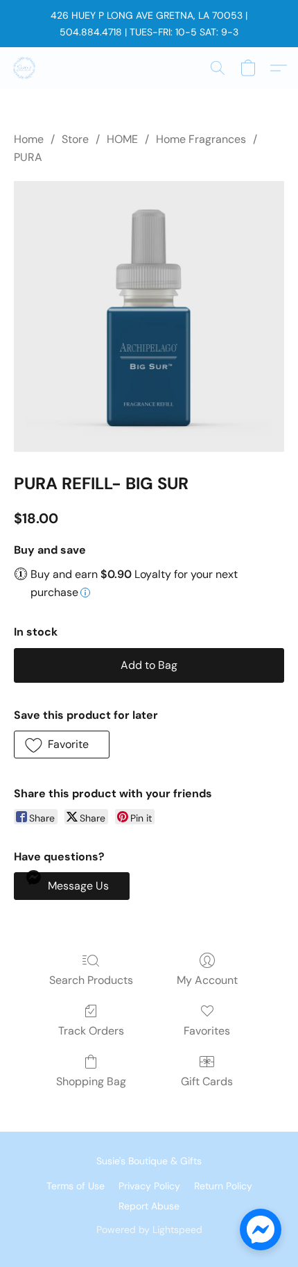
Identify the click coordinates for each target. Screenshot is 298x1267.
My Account (207, 980)
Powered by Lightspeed (149, 1229)
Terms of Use (75, 1186)
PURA (28, 157)
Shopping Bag (91, 1081)
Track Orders (91, 1030)
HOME (122, 139)
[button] (25, 68)
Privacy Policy (149, 1186)
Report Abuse (149, 1206)
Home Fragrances (201, 139)
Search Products (91, 980)
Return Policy (223, 1186)
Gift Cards (207, 1081)
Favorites (207, 1030)
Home (29, 139)
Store (75, 139)
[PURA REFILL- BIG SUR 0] (149, 316)
